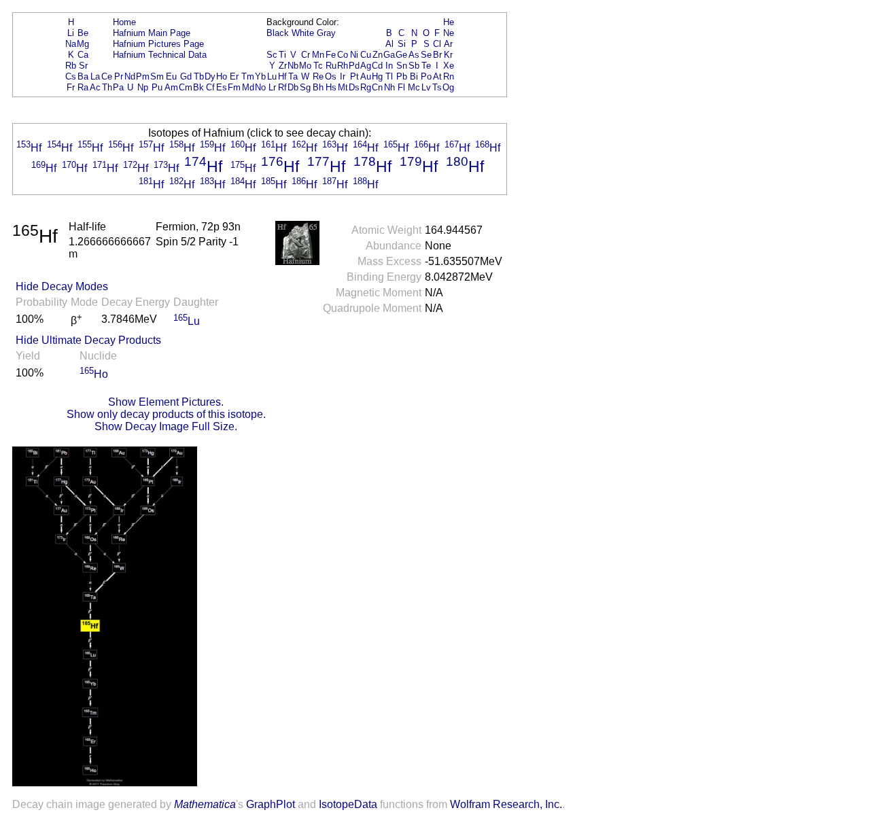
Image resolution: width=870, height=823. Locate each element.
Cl (437, 44)
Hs (331, 87)
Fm (234, 87)
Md (248, 87)
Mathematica (205, 804)
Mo (305, 65)
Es (221, 87)
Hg (377, 76)
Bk (198, 87)
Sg (305, 87)
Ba (82, 76)
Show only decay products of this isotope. (166, 414)
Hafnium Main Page (151, 33)
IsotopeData (348, 804)
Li (70, 33)
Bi (414, 76)
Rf (282, 87)
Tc (318, 65)
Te (426, 65)
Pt (354, 76)
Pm (143, 76)
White (303, 33)
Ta (293, 76)
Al (389, 44)
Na (70, 44)
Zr (283, 65)
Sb (413, 65)
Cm (185, 87)
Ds (354, 87)
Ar (448, 44)
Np (142, 87)
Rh (342, 65)
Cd (377, 65)
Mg (83, 44)
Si (402, 44)
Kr (448, 55)
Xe (448, 65)
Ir (342, 76)
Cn (377, 87)
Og (448, 87)
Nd (129, 76)
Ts (437, 87)
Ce (106, 76)
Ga (389, 55)
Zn (377, 55)
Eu (171, 76)
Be (82, 33)
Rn (448, 76)
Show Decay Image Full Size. (165, 426)
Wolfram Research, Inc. (506, 804)
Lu (272, 76)
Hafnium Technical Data (160, 55)
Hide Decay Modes (62, 286)
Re (318, 76)
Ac (95, 87)
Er (234, 76)
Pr (118, 76)
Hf (282, 76)
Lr (272, 87)
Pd (354, 65)
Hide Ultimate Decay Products (88, 340)
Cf (210, 87)
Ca (82, 55)
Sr (83, 65)
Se (426, 55)
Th (107, 87)
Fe (331, 55)
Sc (271, 55)
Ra (82, 87)
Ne (448, 33)
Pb (401, 76)
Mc (414, 87)
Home (124, 22)
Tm (247, 76)
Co (342, 55)
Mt (343, 87)
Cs (70, 76)
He (448, 22)
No (260, 87)
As (413, 55)
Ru (331, 65)
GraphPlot (270, 804)
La (95, 76)
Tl (389, 76)
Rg (365, 87)
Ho (221, 76)
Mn (318, 55)
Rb (70, 65)
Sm (157, 76)
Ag (365, 65)
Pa (118, 87)
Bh (318, 87)
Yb (260, 76)
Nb (293, 65)
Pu (157, 87)
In (389, 65)
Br (437, 55)
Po (426, 76)
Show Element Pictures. (166, 402)
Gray (326, 33)
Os (330, 76)
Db (293, 87)
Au (365, 76)
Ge (401, 55)
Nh (389, 87)
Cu (365, 55)
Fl (401, 87)
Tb (199, 76)
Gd (186, 76)
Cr (305, 55)
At (437, 76)
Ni (354, 55)
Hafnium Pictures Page (158, 44)
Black (277, 33)
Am (171, 87)
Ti (282, 55)
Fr (71, 87)
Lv (426, 87)
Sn (401, 65)
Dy (210, 76)
